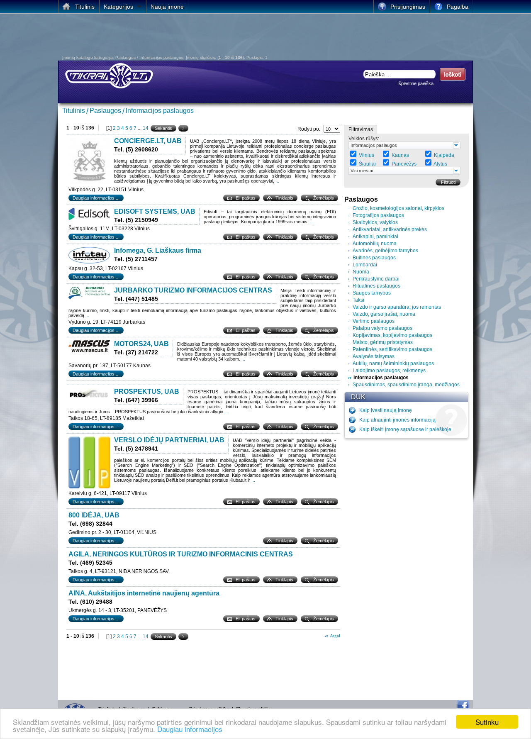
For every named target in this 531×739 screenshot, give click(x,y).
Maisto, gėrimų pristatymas (383, 342)
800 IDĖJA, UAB (93, 515)
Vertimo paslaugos (374, 321)
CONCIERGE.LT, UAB (148, 140)
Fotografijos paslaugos (378, 215)
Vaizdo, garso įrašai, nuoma (384, 314)
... (277, 180)
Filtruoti (448, 182)
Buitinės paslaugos (374, 258)
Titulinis (73, 110)
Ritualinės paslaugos (376, 286)
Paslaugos (105, 110)
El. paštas (246, 197)
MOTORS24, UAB (141, 343)
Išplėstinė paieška (415, 83)
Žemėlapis (323, 197)
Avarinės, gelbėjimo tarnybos (385, 251)
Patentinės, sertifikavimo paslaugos (392, 349)
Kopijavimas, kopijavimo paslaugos (392, 335)
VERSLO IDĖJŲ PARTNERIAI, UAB (169, 440)
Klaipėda (444, 155)
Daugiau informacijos (189, 729)
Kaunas (400, 155)
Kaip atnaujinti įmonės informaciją (397, 420)
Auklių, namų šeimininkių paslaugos (393, 363)
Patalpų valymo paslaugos (382, 328)
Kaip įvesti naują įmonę (385, 410)
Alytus (440, 164)
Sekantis (163, 128)
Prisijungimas (407, 6)
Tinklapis (284, 197)
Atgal (335, 635)
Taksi (358, 300)
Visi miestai (362, 170)
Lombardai (365, 265)
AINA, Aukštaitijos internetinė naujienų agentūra (143, 593)
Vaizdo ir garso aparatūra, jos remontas (397, 307)
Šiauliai (367, 164)
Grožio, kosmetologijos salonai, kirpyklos (398, 208)
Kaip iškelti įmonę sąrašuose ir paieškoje (405, 429)
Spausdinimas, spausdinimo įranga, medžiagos (406, 385)
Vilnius (366, 155)
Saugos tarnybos (372, 293)
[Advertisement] (209, 36)
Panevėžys (404, 164)
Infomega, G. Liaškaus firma (157, 250)
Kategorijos (118, 6)
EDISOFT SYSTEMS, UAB (154, 211)
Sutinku (487, 722)
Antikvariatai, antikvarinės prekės (390, 229)
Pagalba (457, 6)
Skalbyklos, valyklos (375, 222)
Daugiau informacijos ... (96, 197)
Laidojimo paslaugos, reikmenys (389, 370)
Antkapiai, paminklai (375, 236)
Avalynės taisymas (374, 356)
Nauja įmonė (167, 6)
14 (146, 128)
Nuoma (361, 272)
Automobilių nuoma (375, 243)
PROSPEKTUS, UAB (146, 391)
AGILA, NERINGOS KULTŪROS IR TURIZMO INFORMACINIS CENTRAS (180, 554)
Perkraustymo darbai (376, 279)
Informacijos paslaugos (160, 110)
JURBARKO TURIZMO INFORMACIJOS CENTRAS (193, 290)
